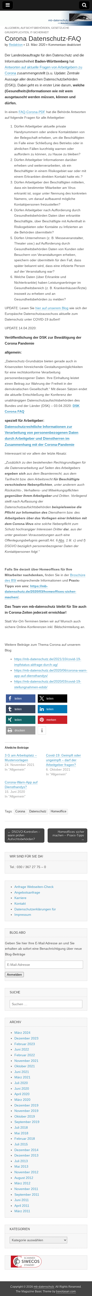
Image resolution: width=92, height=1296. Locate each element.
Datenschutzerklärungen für (35, 909)
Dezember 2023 (26, 1038)
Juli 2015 (21, 1144)
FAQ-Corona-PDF (32, 112)
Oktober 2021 (24, 1066)
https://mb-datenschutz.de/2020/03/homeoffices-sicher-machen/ (40, 591)
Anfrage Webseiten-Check (34, 887)
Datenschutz (37, 811)
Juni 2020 (21, 1088)
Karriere (20, 898)
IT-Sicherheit (39, 32)
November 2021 (26, 1061)
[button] (20, 698)
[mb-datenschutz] (46, 18)
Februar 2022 (24, 1055)
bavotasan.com (66, 1291)
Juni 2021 (21, 1072)
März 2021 (22, 1077)
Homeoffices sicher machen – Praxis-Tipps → (68, 835)
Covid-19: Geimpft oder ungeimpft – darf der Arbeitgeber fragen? (63, 760)
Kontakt (20, 903)
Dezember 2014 (26, 1150)
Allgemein (12, 27)
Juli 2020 (21, 1083)
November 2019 (26, 1111)
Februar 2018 (24, 1138)
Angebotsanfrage (27, 892)
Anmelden (14, 974)
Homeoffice (58, 811)
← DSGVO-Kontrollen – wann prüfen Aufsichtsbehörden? (24, 835)
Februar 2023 (24, 1044)
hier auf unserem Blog (51, 308)
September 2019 (26, 1122)
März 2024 (22, 1032)
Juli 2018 (21, 1127)
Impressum (22, 914)
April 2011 (21, 1205)
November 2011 (26, 1189)
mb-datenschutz (44, 1286)
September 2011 (26, 1194)
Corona (20, 811)
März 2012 (22, 1183)
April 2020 (21, 1094)
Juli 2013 (21, 1161)
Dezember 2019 (26, 1105)
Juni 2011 (21, 1200)
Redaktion (16, 44)
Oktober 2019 (24, 1116)
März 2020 (22, 1100)
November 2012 (26, 1172)
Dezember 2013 (26, 1155)
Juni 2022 (21, 1049)
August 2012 (23, 1178)
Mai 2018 (21, 1133)
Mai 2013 (21, 1166)
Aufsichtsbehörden (35, 27)
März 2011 (22, 1211)
